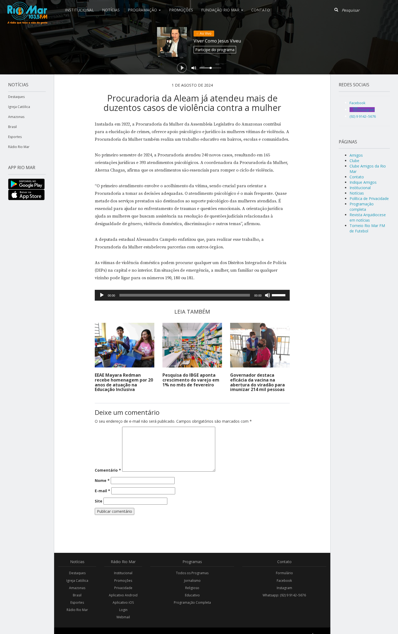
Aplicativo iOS (123, 602)
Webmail (123, 617)
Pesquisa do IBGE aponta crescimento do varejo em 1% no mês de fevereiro (190, 379)
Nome (102, 480)
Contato (260, 9)
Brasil (12, 126)
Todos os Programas (192, 573)
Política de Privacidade (369, 198)
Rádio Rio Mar (19, 146)
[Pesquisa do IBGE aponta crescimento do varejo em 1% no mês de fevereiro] (192, 345)
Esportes (15, 136)
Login (123, 609)
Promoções (181, 9)
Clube (354, 160)
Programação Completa (192, 602)
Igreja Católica (19, 106)
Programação (143, 9)
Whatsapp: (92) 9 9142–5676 (284, 595)
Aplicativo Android (123, 595)
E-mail (102, 490)
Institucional (79, 9)
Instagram (284, 588)
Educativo (192, 595)
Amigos (356, 155)
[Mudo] (267, 295)
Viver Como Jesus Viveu (217, 41)
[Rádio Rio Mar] (27, 7)
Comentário (108, 470)
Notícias (111, 9)
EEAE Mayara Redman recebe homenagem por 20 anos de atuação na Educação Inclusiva (124, 382)
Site (98, 501)
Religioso (192, 588)
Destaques (16, 96)
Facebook (284, 580)
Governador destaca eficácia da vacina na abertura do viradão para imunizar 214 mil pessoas (257, 382)
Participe (214, 49)
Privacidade (123, 588)
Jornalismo (192, 580)
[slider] (279, 295)
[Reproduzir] (102, 295)
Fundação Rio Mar (220, 9)
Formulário (284, 573)
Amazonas (16, 116)
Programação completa (362, 206)
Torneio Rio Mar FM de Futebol (367, 228)
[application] (192, 295)
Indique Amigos (363, 182)
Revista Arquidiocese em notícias (368, 217)
